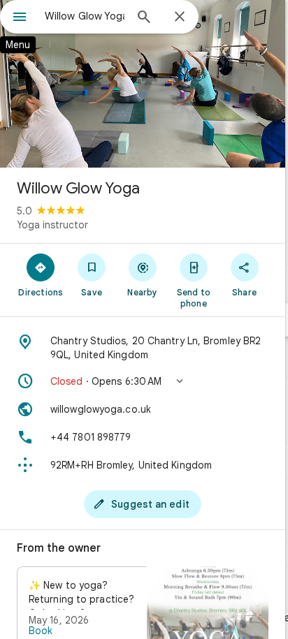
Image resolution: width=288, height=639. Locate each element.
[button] (142, 381)
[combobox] (84, 16)
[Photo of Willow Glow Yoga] (142, 84)
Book (40, 630)
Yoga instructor (52, 225)
